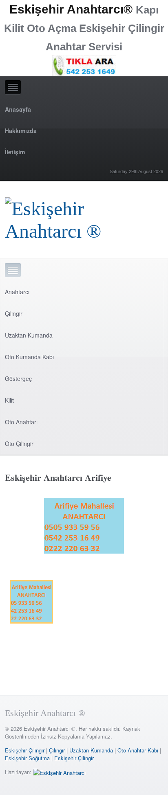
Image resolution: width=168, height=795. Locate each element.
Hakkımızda (21, 130)
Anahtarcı (17, 292)
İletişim (15, 152)
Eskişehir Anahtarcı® (71, 9)
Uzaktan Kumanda (29, 335)
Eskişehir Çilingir (24, 750)
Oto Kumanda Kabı (29, 357)
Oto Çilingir (19, 443)
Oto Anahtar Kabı (137, 750)
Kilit (9, 400)
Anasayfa (18, 109)
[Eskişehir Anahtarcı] (59, 772)
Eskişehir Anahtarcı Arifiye (58, 477)
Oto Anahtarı (21, 422)
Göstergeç (18, 378)
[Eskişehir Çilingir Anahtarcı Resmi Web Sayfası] (84, 217)
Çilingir (13, 313)
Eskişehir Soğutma (27, 758)
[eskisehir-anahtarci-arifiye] (84, 527)
